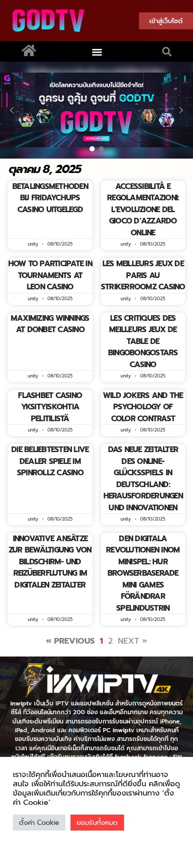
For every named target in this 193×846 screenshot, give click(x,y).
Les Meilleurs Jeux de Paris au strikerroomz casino (143, 275)
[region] (96, 110)
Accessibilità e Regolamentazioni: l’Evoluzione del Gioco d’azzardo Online (143, 209)
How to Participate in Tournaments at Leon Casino (50, 275)
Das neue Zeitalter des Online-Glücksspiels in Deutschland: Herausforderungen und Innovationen (143, 478)
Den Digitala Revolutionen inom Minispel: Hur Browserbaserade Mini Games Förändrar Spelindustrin (143, 573)
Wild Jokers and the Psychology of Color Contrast (143, 407)
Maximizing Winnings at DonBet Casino (50, 324)
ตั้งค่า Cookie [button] (39, 822)
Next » (132, 641)
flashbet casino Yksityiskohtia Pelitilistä (50, 407)
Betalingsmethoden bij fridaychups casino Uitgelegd (50, 198)
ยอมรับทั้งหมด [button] (97, 822)
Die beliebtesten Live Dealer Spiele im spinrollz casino (50, 461)
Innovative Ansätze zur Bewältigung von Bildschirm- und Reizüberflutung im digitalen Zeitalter (50, 562)
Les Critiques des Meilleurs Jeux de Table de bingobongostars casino (143, 341)
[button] (97, 51)
